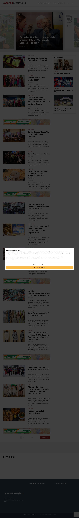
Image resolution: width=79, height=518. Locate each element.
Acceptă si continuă (39, 267)
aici (14, 259)
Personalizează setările (39, 264)
